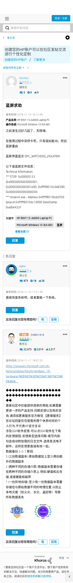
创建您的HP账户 (16, 59)
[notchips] (11, 81)
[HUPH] (11, 269)
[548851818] (11, 338)
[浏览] (6, 18)
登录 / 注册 (61, 18)
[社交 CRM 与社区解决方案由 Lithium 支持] (43, 559)
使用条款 (32, 576)
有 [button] (42, 319)
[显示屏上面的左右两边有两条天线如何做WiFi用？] (24, 67)
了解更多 (39, 59)
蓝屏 (59, 225)
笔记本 (11, 37)
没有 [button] (54, 319)
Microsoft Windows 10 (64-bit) (35, 225)
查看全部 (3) (22, 231)
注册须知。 (47, 576)
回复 (15, 240)
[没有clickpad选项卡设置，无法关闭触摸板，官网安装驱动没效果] (28, 67)
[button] (65, 78)
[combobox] (36, 28)
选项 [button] (67, 38)
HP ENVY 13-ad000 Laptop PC (34, 218)
